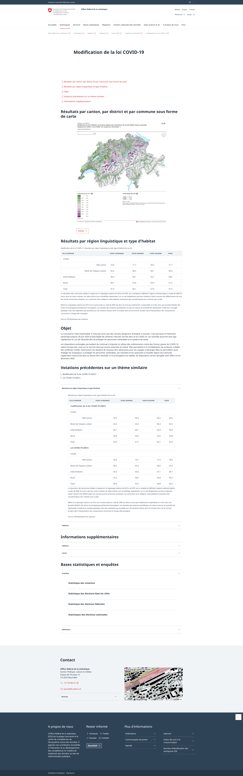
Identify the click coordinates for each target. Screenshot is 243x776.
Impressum (70, 773)
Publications (130, 733)
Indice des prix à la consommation (172, 741)
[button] (52, 25)
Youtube (93, 738)
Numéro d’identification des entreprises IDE (176, 749)
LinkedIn (105, 738)
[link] (121, 583)
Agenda (128, 745)
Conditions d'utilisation (56, 773)
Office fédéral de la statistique (94, 9)
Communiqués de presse (136, 739)
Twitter (106, 733)
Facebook (93, 733)
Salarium (167, 733)
